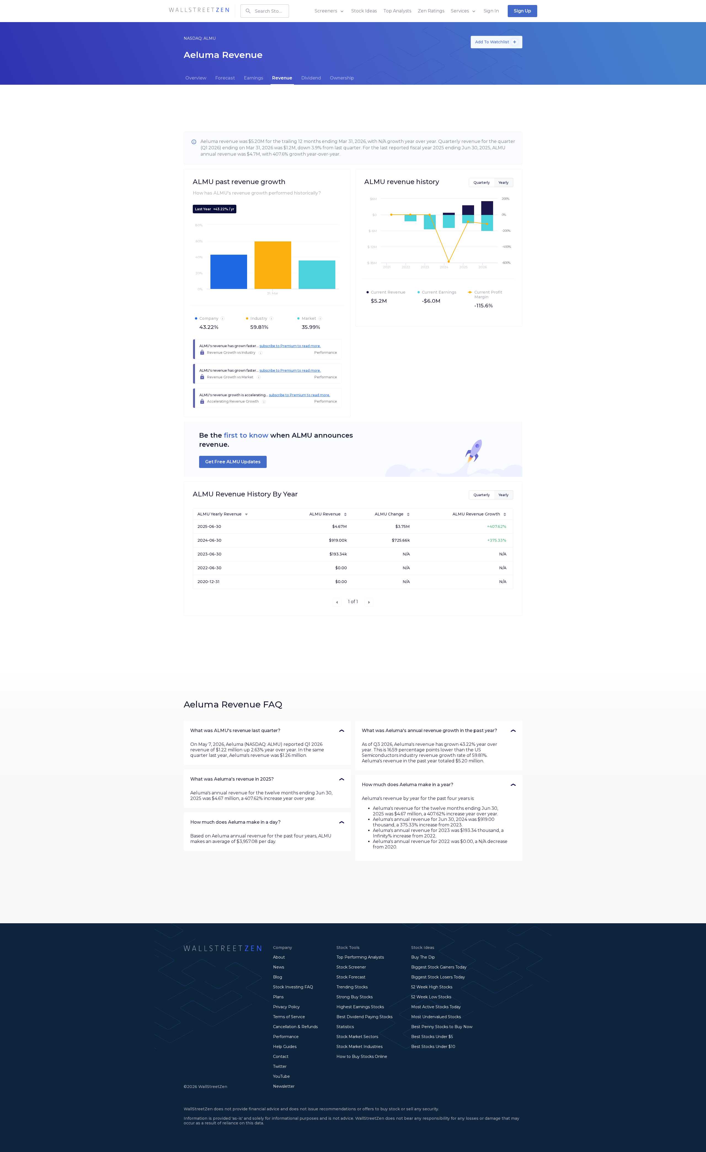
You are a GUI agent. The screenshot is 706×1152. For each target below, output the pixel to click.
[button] (267, 731)
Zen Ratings (431, 11)
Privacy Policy (286, 1006)
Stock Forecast (350, 977)
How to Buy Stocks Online (361, 1056)
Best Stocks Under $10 (433, 1046)
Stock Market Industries (359, 1046)
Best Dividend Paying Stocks (364, 1016)
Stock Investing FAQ (293, 987)
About (279, 957)
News (278, 967)
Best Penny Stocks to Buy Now (441, 1026)
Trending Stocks (352, 987)
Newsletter (284, 1086)
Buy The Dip (423, 957)
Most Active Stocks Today (436, 1006)
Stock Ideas (364, 11)
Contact (280, 1056)
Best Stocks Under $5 (432, 1036)
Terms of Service (289, 1016)
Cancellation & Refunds (295, 1026)
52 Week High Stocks (431, 987)
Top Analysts (397, 11)
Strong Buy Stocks (354, 996)
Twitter (280, 1066)
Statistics (345, 1026)
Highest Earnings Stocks (360, 1006)
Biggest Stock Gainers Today (439, 967)
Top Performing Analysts (360, 957)
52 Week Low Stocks (431, 996)
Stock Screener (351, 967)
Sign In (491, 11)
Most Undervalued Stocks (436, 1016)
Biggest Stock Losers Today (438, 977)
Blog (277, 977)
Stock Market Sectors (357, 1036)
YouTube (281, 1076)
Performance (286, 1036)
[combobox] (264, 11)
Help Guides (284, 1046)
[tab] (196, 78)
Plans (278, 996)
